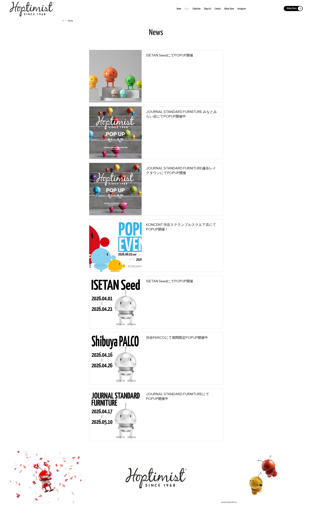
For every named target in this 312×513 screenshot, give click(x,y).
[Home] (63, 20)
